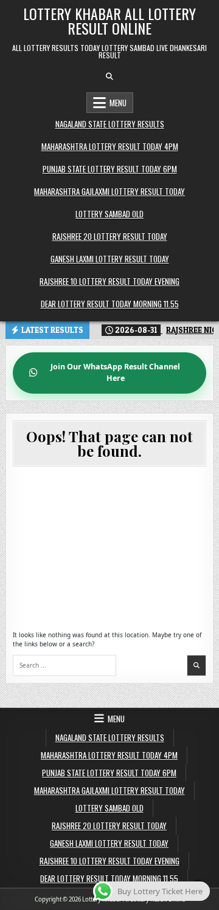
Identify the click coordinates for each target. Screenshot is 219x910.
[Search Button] (109, 76)
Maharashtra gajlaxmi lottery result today (109, 191)
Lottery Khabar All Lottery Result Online (109, 20)
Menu (118, 103)
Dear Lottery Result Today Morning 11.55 (110, 304)
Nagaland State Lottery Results (109, 124)
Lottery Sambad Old (109, 214)
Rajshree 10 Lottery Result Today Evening (109, 281)
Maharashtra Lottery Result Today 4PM (109, 146)
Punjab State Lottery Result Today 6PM (110, 169)
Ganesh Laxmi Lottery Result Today (109, 259)
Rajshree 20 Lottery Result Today (109, 236)
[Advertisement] (109, 548)
